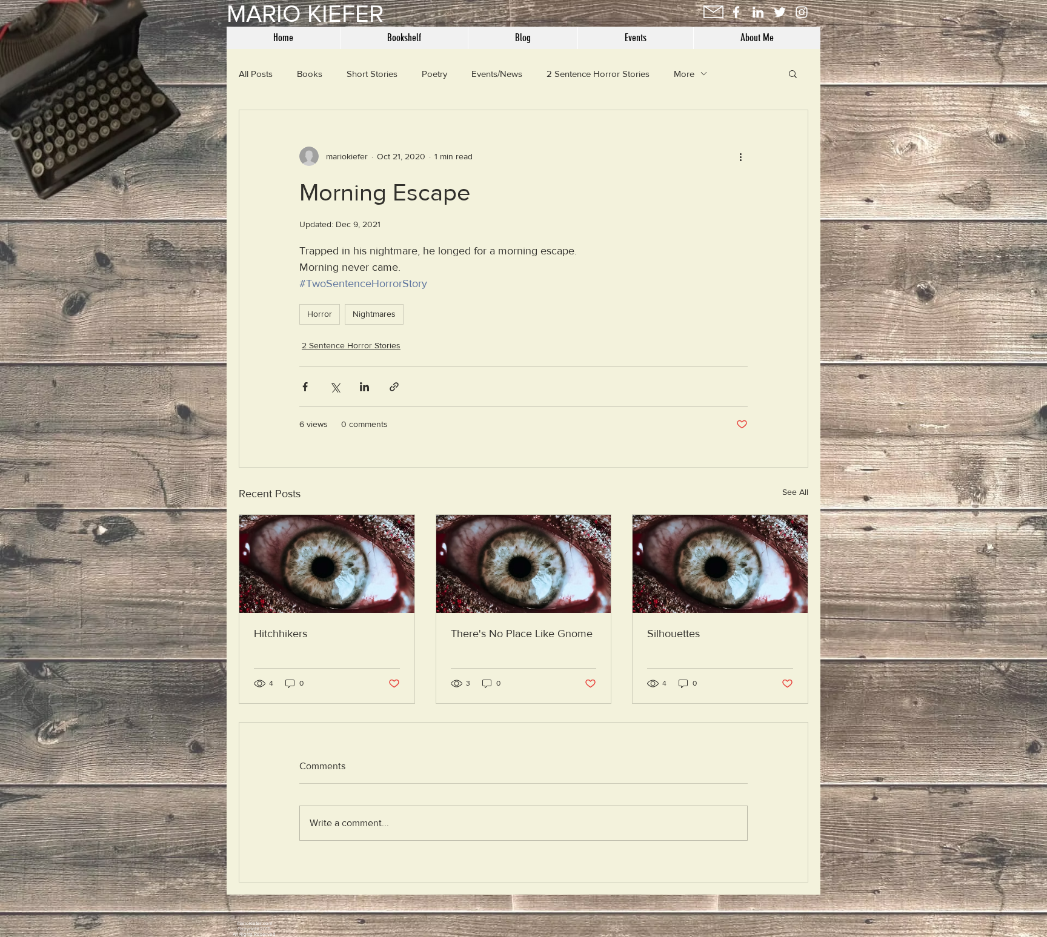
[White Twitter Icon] (780, 12)
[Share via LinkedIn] (364, 386)
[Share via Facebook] (305, 386)
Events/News (496, 73)
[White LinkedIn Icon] (758, 12)
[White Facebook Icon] (736, 12)
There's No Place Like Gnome (522, 633)
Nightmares (374, 314)
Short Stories (372, 73)
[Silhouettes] (720, 564)
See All (795, 492)
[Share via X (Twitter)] (335, 386)
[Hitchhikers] (326, 564)
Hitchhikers (280, 633)
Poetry (434, 73)
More (684, 73)
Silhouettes (673, 633)
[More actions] (740, 156)
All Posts (256, 73)
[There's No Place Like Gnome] (523, 564)
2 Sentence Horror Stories (598, 73)
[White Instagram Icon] (801, 12)
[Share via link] (394, 386)
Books (309, 73)
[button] (793, 73)
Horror (319, 314)
